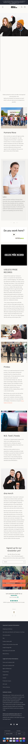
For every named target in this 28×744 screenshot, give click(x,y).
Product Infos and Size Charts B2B (10, 644)
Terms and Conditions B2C (8, 665)
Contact (4, 677)
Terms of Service (6, 687)
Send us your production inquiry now (11, 713)
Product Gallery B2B (7, 641)
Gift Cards (5, 684)
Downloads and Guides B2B (9, 650)
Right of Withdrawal (7, 668)
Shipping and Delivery (7, 629)
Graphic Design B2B (7, 647)
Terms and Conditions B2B (8, 662)
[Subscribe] (23, 561)
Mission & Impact (14, 581)
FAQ (3, 638)
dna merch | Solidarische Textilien (15, 743)
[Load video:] (14, 234)
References (14, 585)
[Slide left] (11, 222)
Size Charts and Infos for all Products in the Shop (13, 632)
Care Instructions (6, 635)
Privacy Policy (6, 671)
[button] (2, 7)
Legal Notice (5, 674)
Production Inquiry (7, 681)
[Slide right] (16, 222)
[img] (14, 595)
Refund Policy (6, 653)
